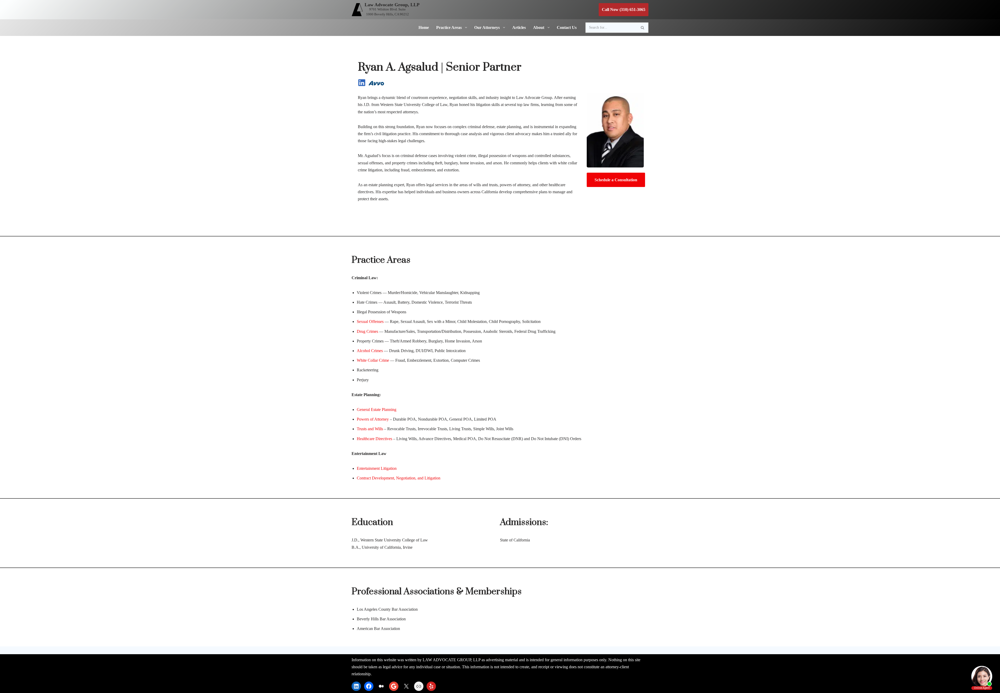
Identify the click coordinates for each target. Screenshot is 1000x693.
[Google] (393, 686)
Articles (519, 27)
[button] (465, 27)
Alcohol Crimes (370, 350)
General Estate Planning (376, 409)
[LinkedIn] (356, 686)
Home (423, 27)
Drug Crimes (367, 331)
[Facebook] (368, 686)
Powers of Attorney (373, 419)
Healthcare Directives (374, 438)
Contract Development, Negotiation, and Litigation (398, 478)
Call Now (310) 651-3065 (623, 9)
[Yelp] (431, 686)
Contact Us (567, 27)
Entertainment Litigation (377, 468)
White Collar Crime (373, 360)
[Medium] (381, 686)
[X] (406, 686)
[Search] (642, 27)
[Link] (418, 686)
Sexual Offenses (370, 321)
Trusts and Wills (370, 429)
